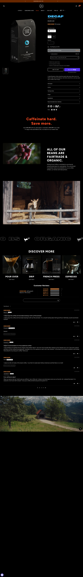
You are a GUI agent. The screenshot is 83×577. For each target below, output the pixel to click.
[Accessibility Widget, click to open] (2, 574)
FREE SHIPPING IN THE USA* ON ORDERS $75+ (45, 1)
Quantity (49, 40)
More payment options (72, 72)
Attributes (50, 83)
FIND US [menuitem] (56, 10)
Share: (49, 109)
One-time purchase (65, 50)
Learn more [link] (11, 279)
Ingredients (50, 98)
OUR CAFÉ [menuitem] (49, 10)
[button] (51, 24)
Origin (49, 94)
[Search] (4, 6)
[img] (7, 310)
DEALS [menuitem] (37, 10)
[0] (79, 6)
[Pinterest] (56, 110)
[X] (54, 110)
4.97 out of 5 (30, 291)
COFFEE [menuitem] (20, 10)
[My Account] (76, 6)
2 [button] (39, 387)
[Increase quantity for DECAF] (53, 42)
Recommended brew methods (54, 101)
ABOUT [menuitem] (42, 10)
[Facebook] (52, 110)
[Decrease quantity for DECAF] (49, 42)
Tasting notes (51, 91)
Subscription (65, 54)
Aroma (49, 87)
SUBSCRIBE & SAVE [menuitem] (29, 10)
